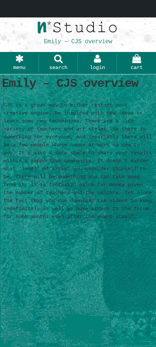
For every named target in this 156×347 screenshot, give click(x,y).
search (58, 67)
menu (19, 67)
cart (137, 67)
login (97, 67)
